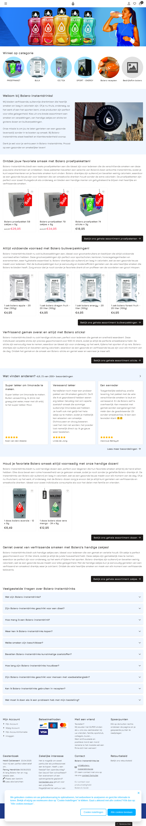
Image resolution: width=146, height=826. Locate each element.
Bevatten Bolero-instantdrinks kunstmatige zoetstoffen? (38, 654)
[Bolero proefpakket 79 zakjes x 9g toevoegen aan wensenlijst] (67, 192)
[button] (6, 3)
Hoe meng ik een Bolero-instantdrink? (27, 619)
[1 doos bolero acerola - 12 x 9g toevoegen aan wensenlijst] (32, 491)
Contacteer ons (46, 781)
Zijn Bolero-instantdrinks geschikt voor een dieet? (34, 608)
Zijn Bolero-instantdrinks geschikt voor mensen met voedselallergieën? (47, 677)
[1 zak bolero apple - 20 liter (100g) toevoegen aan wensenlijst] (32, 275)
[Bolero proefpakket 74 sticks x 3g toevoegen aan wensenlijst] (103, 192)
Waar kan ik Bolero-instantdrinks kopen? (28, 631)
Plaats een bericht (14, 778)
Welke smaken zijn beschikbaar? (24, 642)
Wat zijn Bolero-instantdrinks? (23, 597)
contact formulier (90, 775)
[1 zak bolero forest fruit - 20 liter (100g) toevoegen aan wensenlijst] (139, 275)
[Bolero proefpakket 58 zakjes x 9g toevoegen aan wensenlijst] (32, 192)
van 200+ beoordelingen (54, 376)
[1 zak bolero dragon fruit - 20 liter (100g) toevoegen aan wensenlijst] (67, 275)
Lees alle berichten (14, 781)
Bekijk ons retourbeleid (121, 760)
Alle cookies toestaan (121, 812)
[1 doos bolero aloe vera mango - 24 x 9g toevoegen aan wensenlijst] (67, 491)
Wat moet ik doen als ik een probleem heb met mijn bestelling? (42, 700)
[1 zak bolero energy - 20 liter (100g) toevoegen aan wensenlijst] (103, 275)
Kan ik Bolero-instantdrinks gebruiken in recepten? (35, 688)
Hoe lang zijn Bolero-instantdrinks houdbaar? (32, 665)
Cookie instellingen (93, 812)
